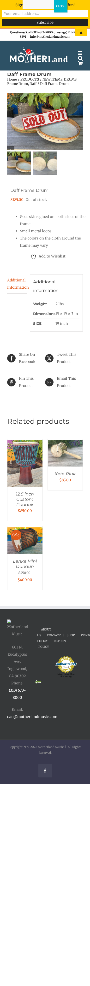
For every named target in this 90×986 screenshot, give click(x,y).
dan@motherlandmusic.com (32, 716)
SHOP (71, 635)
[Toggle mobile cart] (80, 63)
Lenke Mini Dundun (25, 564)
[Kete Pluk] (65, 443)
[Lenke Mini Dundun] (24, 531)
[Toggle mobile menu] (80, 53)
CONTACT (54, 635)
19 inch (61, 323)
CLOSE (61, 6)
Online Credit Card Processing (66, 675)
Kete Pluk (65, 474)
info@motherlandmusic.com (50, 36)
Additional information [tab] (17, 284)
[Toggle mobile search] (80, 58)
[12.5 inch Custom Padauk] (24, 443)
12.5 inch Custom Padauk (25, 499)
